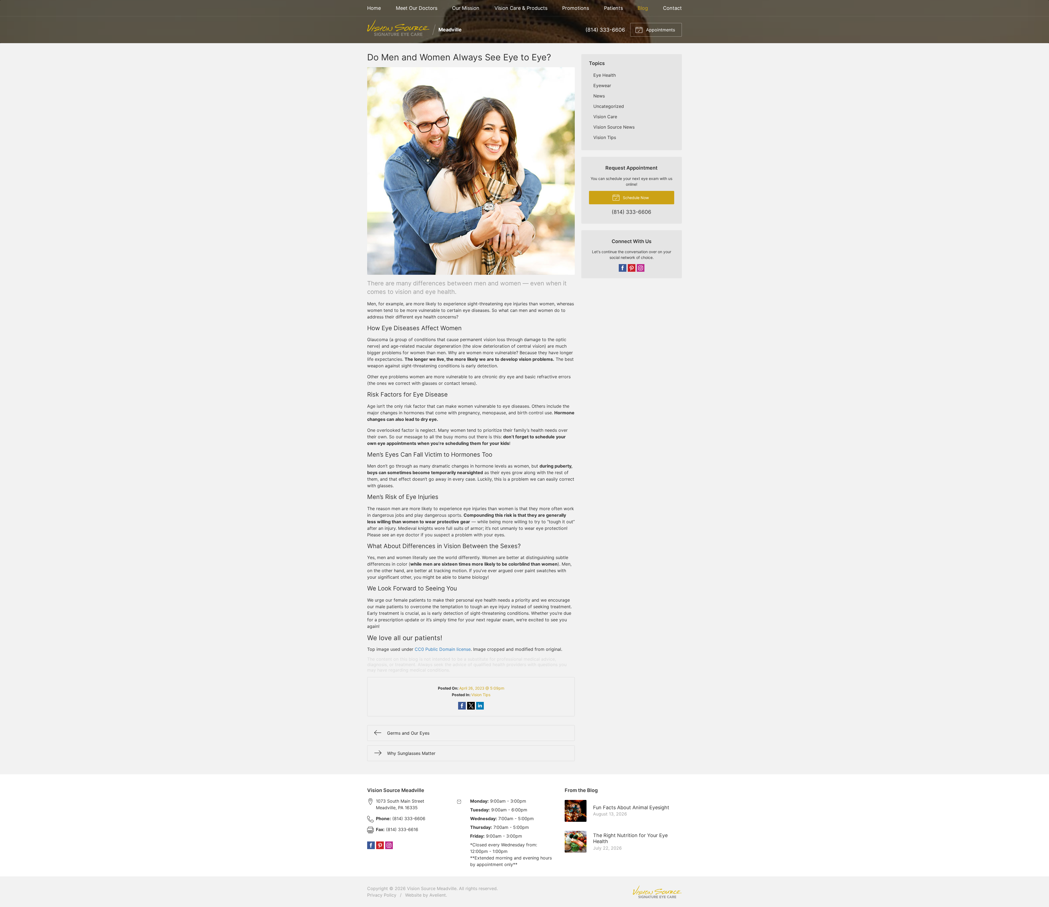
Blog (643, 8)
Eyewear (602, 85)
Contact (672, 8)
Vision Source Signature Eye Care (657, 891)
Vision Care (605, 116)
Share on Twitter (471, 706)
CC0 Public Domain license (443, 649)
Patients (613, 8)
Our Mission (465, 8)
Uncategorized (608, 106)
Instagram (640, 268)
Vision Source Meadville (431, 888)
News (599, 96)
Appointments (660, 30)
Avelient (437, 895)
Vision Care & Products (520, 8)
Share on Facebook (462, 706)
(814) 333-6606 (605, 29)
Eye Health (604, 75)
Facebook (622, 268)
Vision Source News (614, 127)
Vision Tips (480, 694)
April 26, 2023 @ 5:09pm (481, 688)
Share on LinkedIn (480, 706)
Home (374, 8)
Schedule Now (635, 197)
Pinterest (631, 268)
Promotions (575, 8)
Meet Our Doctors (416, 8)
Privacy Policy (381, 895)
